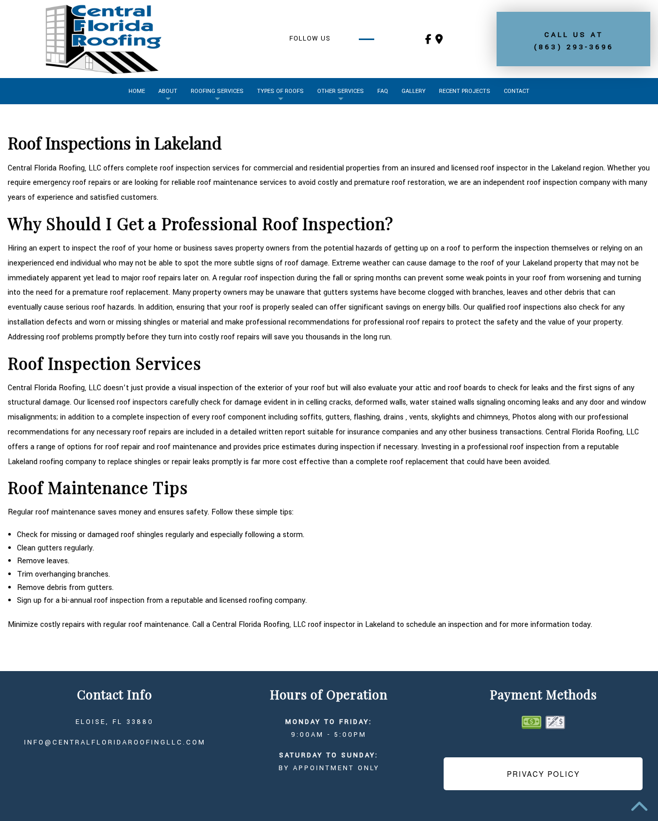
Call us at (574, 41)
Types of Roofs (280, 91)
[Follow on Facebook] (428, 40)
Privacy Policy (543, 774)
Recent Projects (464, 91)
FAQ (382, 91)
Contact (516, 91)
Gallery (413, 91)
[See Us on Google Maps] (439, 40)
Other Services (340, 91)
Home (137, 91)
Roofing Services (217, 91)
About (167, 91)
